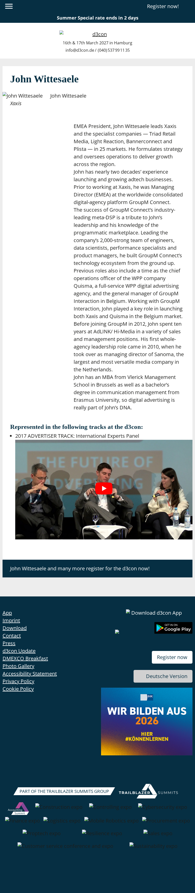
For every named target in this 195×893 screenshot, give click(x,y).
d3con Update (19, 650)
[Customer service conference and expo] (65, 848)
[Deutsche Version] (188, 6)
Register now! (163, 6)
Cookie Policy (18, 688)
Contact (12, 635)
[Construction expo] (59, 809)
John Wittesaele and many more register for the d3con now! (80, 568)
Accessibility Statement (30, 673)
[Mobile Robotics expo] (111, 823)
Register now (172, 657)
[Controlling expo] (110, 809)
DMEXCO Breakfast (25, 658)
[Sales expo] (158, 836)
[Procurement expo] (166, 823)
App (7, 612)
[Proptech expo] (41, 836)
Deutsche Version (166, 676)
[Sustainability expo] (153, 848)
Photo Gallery (18, 666)
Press (9, 643)
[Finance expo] (22, 823)
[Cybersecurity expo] (162, 809)
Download (15, 628)
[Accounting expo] (18, 809)
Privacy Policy (18, 681)
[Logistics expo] (62, 823)
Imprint (11, 620)
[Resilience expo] (102, 836)
